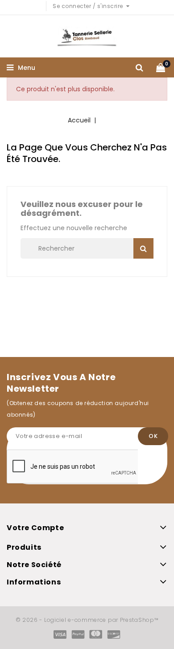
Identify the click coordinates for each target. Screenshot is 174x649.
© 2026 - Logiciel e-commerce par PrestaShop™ (87, 620)
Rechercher (143, 248)
